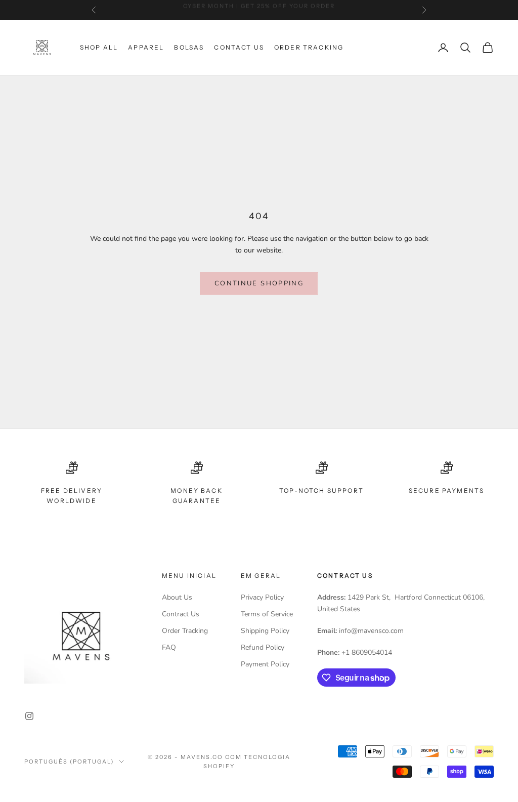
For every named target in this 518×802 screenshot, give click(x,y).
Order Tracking (308, 47)
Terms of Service (267, 614)
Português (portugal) (69, 761)
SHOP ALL (99, 47)
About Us (177, 597)
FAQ (169, 647)
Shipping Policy (265, 631)
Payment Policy (265, 664)
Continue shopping (259, 283)
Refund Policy (262, 647)
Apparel (146, 47)
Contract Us (180, 614)
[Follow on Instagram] (29, 716)
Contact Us (239, 47)
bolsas (189, 47)
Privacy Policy (262, 597)
